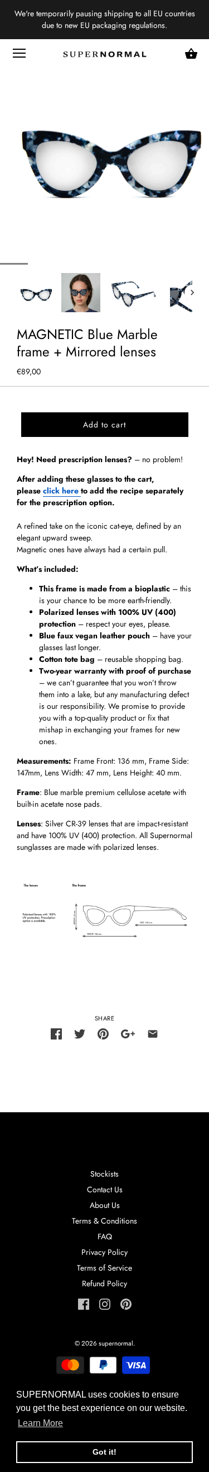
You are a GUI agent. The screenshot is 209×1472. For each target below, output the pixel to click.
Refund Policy (104, 1283)
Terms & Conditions (104, 1220)
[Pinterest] (126, 1303)
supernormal (116, 1343)
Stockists (104, 1173)
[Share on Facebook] (56, 1033)
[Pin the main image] (103, 1033)
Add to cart (104, 424)
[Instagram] (104, 1303)
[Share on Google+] (128, 1033)
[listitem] (104, 496)
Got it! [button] (104, 1451)
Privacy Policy (104, 1252)
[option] (36, 292)
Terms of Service (104, 1267)
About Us (105, 1205)
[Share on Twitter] (79, 1033)
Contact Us (105, 1189)
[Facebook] (83, 1303)
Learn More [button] (40, 1423)
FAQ (105, 1236)
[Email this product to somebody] (152, 1033)
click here (61, 490)
